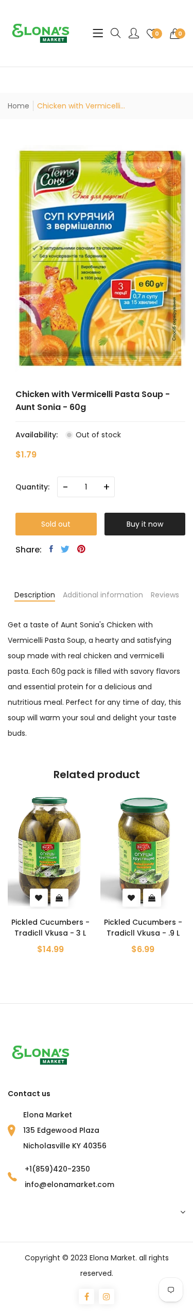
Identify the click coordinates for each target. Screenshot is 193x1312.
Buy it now (145, 524)
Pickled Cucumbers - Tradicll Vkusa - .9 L (143, 927)
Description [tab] (34, 595)
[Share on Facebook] (51, 549)
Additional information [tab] (103, 595)
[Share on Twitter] (65, 549)
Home (18, 106)
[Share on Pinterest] (81, 549)
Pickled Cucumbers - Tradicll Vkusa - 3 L (50, 927)
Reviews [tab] (165, 595)
